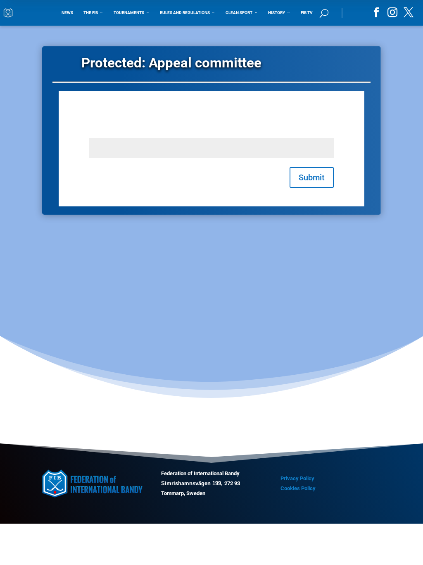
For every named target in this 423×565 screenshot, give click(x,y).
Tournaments (132, 12)
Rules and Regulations (187, 12)
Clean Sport (242, 12)
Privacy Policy (297, 478)
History (279, 12)
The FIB (93, 12)
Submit (312, 177)
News (67, 12)
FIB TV (307, 12)
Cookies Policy (298, 488)
